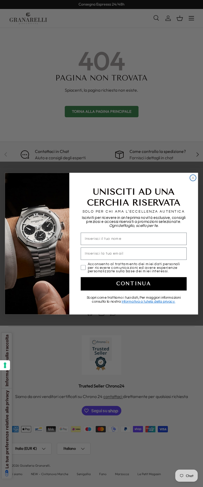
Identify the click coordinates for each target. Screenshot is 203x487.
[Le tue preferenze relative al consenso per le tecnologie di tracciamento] (5, 365)
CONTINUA (133, 284)
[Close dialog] (193, 178)
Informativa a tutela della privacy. (148, 301)
